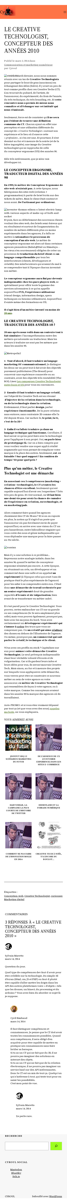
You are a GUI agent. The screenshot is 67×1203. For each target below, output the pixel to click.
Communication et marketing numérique (28, 64)
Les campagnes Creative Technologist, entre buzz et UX (32, 383)
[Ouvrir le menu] (65, 12)
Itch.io (16, 1176)
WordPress (55, 1196)
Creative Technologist (37, 896)
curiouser (56, 896)
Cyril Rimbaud (18, 1018)
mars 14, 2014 (12, 959)
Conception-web (13, 896)
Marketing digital (14, 899)
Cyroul (6, 12)
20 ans (8, 313)
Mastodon (16, 1169)
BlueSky (16, 1173)
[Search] (56, 1146)
